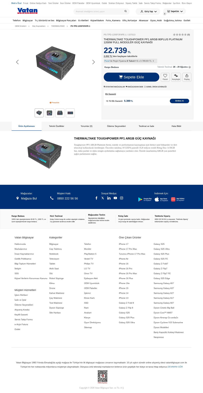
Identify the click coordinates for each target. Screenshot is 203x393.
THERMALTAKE (58, 26)
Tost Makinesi (55, 303)
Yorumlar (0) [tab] (86, 126)
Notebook (53, 254)
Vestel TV (88, 259)
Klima (52, 283)
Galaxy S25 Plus (161, 254)
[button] (94, 62)
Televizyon (54, 259)
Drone (52, 288)
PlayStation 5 (90, 254)
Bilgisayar (28, 20)
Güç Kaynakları (38, 26)
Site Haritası (55, 312)
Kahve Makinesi (56, 293)
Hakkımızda (20, 244)
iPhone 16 (123, 263)
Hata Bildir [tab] (176, 126)
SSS (17, 273)
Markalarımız (21, 249)
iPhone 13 (123, 298)
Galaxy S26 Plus (126, 317)
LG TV (87, 268)
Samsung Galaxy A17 (164, 298)
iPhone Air (123, 259)
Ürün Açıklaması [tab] (26, 126)
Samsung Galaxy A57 (164, 283)
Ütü (51, 273)
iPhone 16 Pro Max (128, 273)
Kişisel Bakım (97, 20)
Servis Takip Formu (24, 319)
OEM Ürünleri (20, 26)
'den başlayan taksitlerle (120, 56)
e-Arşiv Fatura (21, 324)
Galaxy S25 (159, 244)
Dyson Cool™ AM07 (163, 312)
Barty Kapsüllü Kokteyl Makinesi (169, 332)
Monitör (87, 249)
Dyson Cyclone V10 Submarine (168, 322)
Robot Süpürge (56, 278)
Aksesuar (143, 20)
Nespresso (159, 337)
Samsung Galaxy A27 (164, 293)
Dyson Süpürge (56, 308)
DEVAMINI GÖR (175, 367)
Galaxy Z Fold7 (161, 263)
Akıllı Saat (54, 268)
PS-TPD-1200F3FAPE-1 (80, 26)
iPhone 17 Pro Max (128, 249)
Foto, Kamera (113, 20)
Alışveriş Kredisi (22, 309)
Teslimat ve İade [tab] (146, 126)
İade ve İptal (20, 300)
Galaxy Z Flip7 (160, 268)
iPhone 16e (124, 283)
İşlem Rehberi (21, 295)
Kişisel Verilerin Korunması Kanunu (31, 278)
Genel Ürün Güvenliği (156, 87)
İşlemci (87, 293)
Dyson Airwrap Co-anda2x (166, 317)
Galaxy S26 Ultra (127, 322)
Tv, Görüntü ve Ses (44, 20)
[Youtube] (115, 198)
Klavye (87, 317)
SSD (86, 303)
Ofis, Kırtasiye (129, 20)
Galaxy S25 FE (161, 259)
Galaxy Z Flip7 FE (162, 273)
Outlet (187, 20)
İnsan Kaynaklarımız (24, 254)
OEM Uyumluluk (91, 283)
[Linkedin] (109, 198)
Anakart (87, 312)
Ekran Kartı (89, 298)
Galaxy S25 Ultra (162, 249)
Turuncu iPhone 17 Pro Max (132, 254)
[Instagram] (121, 198)
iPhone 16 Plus (126, 278)
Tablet (52, 263)
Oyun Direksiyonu (92, 322)
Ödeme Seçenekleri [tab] (116, 126)
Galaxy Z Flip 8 (126, 308)
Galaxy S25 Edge (162, 278)
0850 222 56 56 (67, 198)
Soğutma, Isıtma (173, 20)
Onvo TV (88, 273)
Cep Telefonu (55, 249)
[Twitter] (102, 198)
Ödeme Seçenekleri (24, 305)
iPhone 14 (123, 293)
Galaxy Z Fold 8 (126, 303)
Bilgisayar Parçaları (66, 20)
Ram (86, 308)
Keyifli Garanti (21, 314)
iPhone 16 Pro (125, 268)
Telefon (17, 20)
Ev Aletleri (83, 20)
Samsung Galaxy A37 (164, 288)
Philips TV (88, 263)
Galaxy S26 (124, 312)
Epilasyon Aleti (91, 278)
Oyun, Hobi (156, 20)
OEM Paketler (90, 288)
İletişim (18, 268)
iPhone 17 (123, 244)
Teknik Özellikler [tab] (56, 126)
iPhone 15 (123, 288)
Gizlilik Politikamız (23, 259)
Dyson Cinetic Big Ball (164, 308)
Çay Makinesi (55, 298)
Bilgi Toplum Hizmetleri (25, 263)
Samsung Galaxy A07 (164, 303)
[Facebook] (96, 198)
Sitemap (88, 327)
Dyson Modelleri (161, 327)
